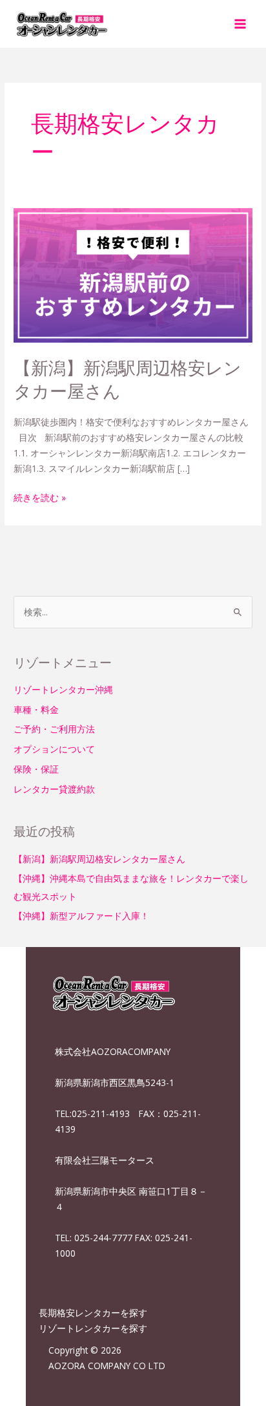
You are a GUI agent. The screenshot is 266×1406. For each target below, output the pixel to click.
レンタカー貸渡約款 (54, 789)
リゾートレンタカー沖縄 (63, 689)
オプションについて (54, 749)
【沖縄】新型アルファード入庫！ (81, 916)
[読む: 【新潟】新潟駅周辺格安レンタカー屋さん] (133, 274)
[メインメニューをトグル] (240, 23)
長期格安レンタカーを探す (93, 1312)
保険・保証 (36, 769)
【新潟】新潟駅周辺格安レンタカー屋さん (127, 379)
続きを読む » (40, 497)
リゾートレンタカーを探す (93, 1328)
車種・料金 (36, 709)
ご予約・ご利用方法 (54, 729)
